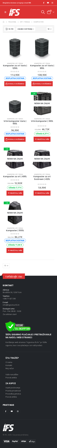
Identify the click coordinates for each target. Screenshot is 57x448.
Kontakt (9, 365)
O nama (9, 362)
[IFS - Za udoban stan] (14, 12)
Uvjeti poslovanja (13, 387)
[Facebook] (44, 3)
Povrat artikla (11, 377)
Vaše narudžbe (12, 374)
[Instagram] (52, 3)
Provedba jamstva (13, 393)
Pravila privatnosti (13, 390)
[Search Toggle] (43, 12)
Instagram (17, 411)
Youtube (11, 411)
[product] (15, 48)
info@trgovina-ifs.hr (11, 305)
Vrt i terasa (19, 63)
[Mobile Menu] (5, 12)
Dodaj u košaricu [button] (16, 84)
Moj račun (10, 368)
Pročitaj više (43, 139)
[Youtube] (48, 3)
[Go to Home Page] (3, 21)
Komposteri (11, 63)
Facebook (5, 411)
